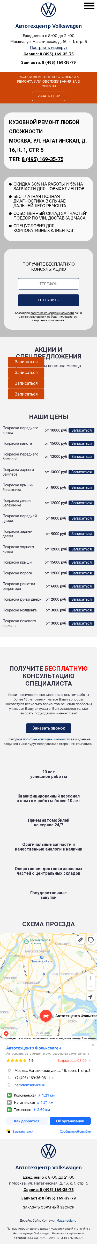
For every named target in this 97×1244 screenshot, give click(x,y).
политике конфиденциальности (52, 313)
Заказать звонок (48, 728)
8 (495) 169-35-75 (42, 159)
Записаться (26, 361)
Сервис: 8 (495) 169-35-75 (49, 54)
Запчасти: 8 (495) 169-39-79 (48, 62)
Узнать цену (49, 96)
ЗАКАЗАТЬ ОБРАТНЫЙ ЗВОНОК (48, 1207)
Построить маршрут (48, 47)
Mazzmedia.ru (66, 1221)
